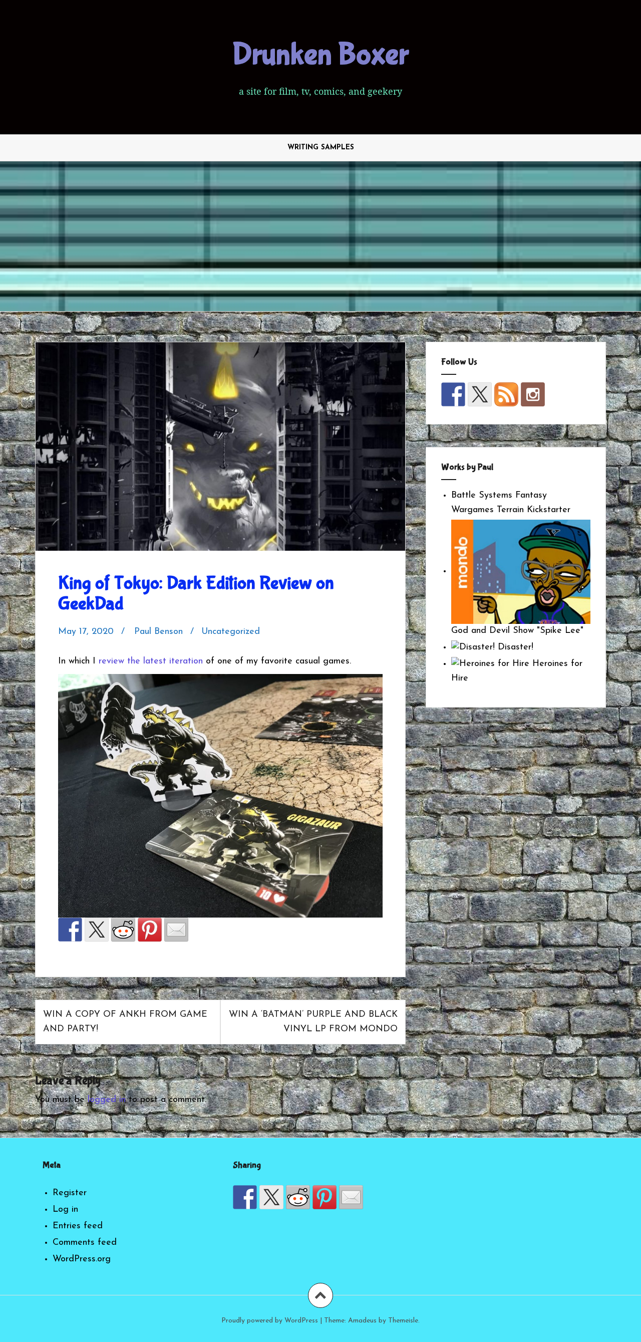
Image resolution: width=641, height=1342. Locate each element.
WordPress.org (82, 1259)
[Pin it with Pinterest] (150, 930)
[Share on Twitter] (97, 930)
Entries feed (78, 1226)
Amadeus (362, 1320)
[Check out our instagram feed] (533, 394)
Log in (65, 1209)
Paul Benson (158, 631)
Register (70, 1193)
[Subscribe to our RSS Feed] (506, 394)
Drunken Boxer (320, 55)
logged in (107, 1099)
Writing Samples (320, 147)
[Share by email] (176, 930)
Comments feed (85, 1242)
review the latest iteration (151, 661)
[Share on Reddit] (123, 930)
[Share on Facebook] (70, 930)
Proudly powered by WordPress (269, 1320)
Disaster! (514, 647)
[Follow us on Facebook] (453, 394)
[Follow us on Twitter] (480, 394)
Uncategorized (230, 631)
